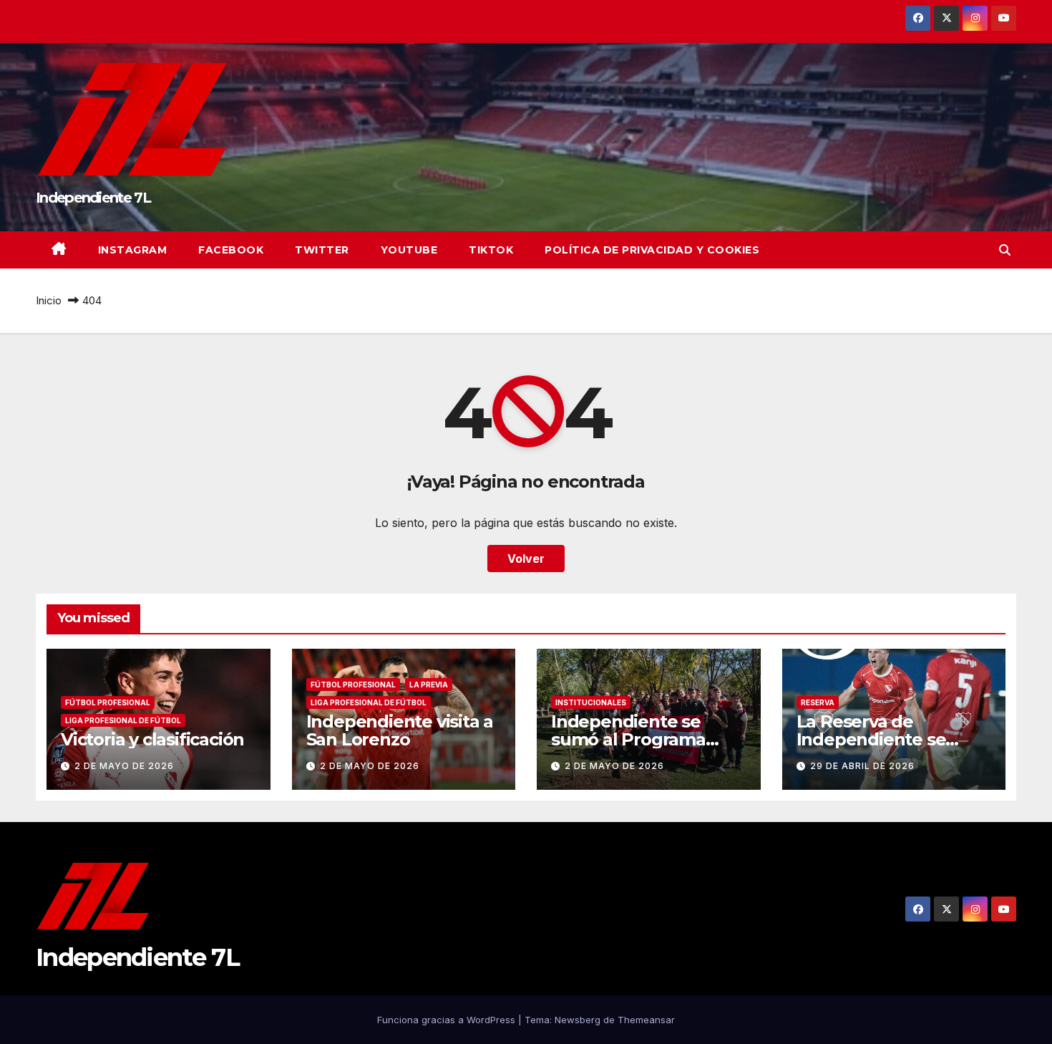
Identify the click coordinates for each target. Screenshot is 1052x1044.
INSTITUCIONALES (590, 702)
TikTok (491, 249)
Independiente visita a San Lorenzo (400, 730)
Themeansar (646, 1019)
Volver (526, 558)
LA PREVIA (428, 684)
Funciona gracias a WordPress (447, 1019)
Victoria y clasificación (152, 739)
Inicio (49, 300)
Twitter (322, 249)
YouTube (409, 249)
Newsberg (577, 1019)
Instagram (132, 249)
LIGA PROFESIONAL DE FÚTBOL (123, 720)
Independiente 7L (93, 197)
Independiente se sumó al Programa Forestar (628, 739)
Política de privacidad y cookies (652, 249)
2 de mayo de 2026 (124, 765)
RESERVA (817, 702)
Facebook (230, 249)
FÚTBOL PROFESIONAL (107, 702)
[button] (1004, 250)
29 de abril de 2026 (862, 765)
